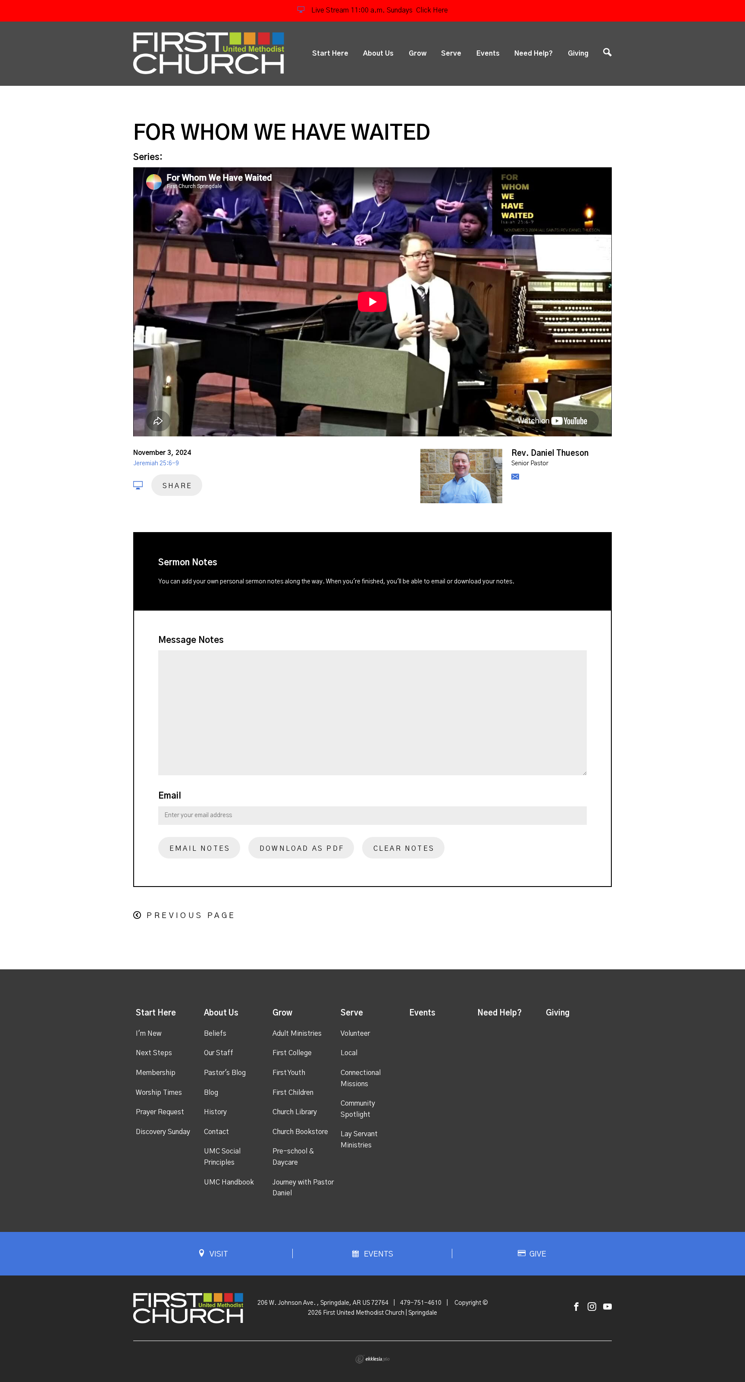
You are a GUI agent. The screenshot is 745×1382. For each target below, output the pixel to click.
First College (292, 1053)
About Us (378, 53)
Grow (417, 53)
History (215, 1112)
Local (349, 1053)
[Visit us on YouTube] (607, 1307)
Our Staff (218, 1053)
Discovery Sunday (163, 1131)
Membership (155, 1072)
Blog (211, 1092)
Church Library (294, 1112)
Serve (451, 53)
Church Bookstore (300, 1131)
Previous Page (191, 916)
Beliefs (215, 1033)
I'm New (148, 1033)
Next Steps (154, 1053)
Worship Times (159, 1092)
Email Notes (199, 848)
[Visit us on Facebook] (576, 1307)
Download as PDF (302, 848)
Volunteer (355, 1033)
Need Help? (533, 53)
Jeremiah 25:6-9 (156, 464)
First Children (292, 1092)
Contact (216, 1131)
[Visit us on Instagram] (592, 1307)
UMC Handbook (229, 1182)
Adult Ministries (297, 1033)
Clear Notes (404, 848)
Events (488, 53)
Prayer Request (160, 1112)
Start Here (330, 53)
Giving (578, 53)
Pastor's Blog (225, 1072)
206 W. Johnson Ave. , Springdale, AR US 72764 (322, 1303)
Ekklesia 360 (372, 1359)
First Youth (288, 1072)
